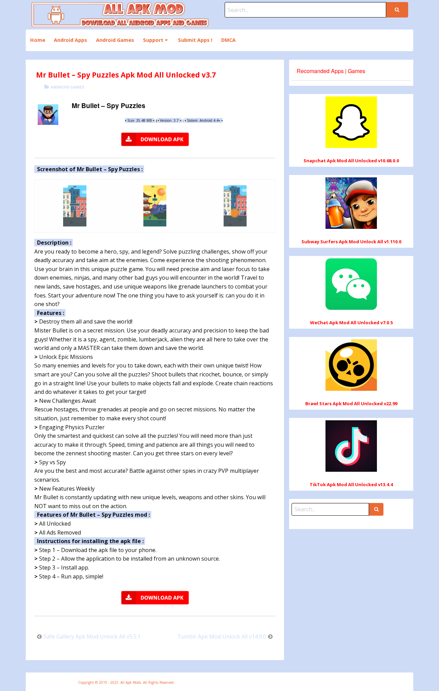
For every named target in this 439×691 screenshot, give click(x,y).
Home (37, 40)
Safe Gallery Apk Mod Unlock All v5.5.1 (92, 636)
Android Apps (70, 40)
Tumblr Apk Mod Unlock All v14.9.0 (221, 636)
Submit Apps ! (195, 40)
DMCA (228, 40)
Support (153, 40)
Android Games (115, 40)
